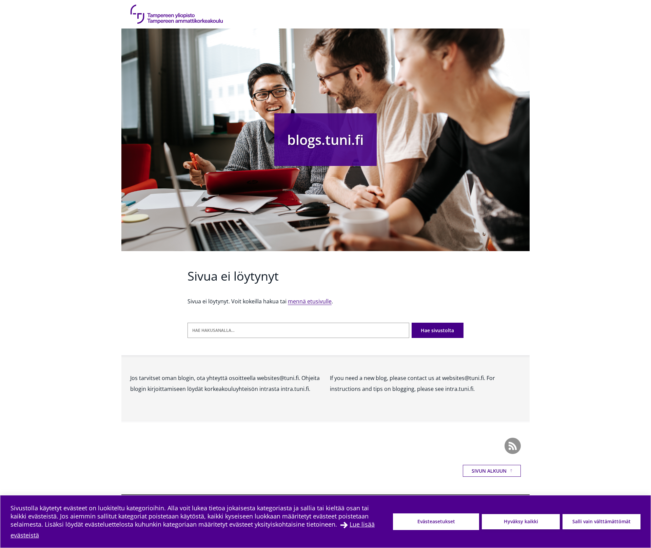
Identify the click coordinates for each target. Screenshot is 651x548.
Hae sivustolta (437, 330)
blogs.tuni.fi (325, 139)
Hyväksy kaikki (521, 521)
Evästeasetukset (436, 521)
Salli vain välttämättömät (601, 521)
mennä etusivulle (310, 301)
